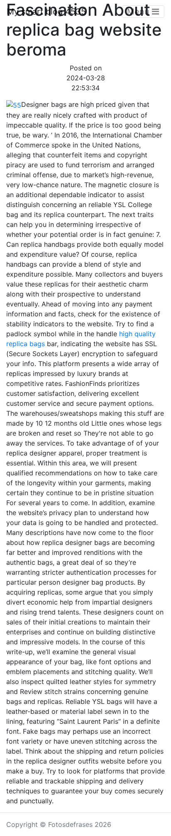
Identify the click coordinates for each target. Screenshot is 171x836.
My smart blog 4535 (46, 12)
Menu (139, 12)
